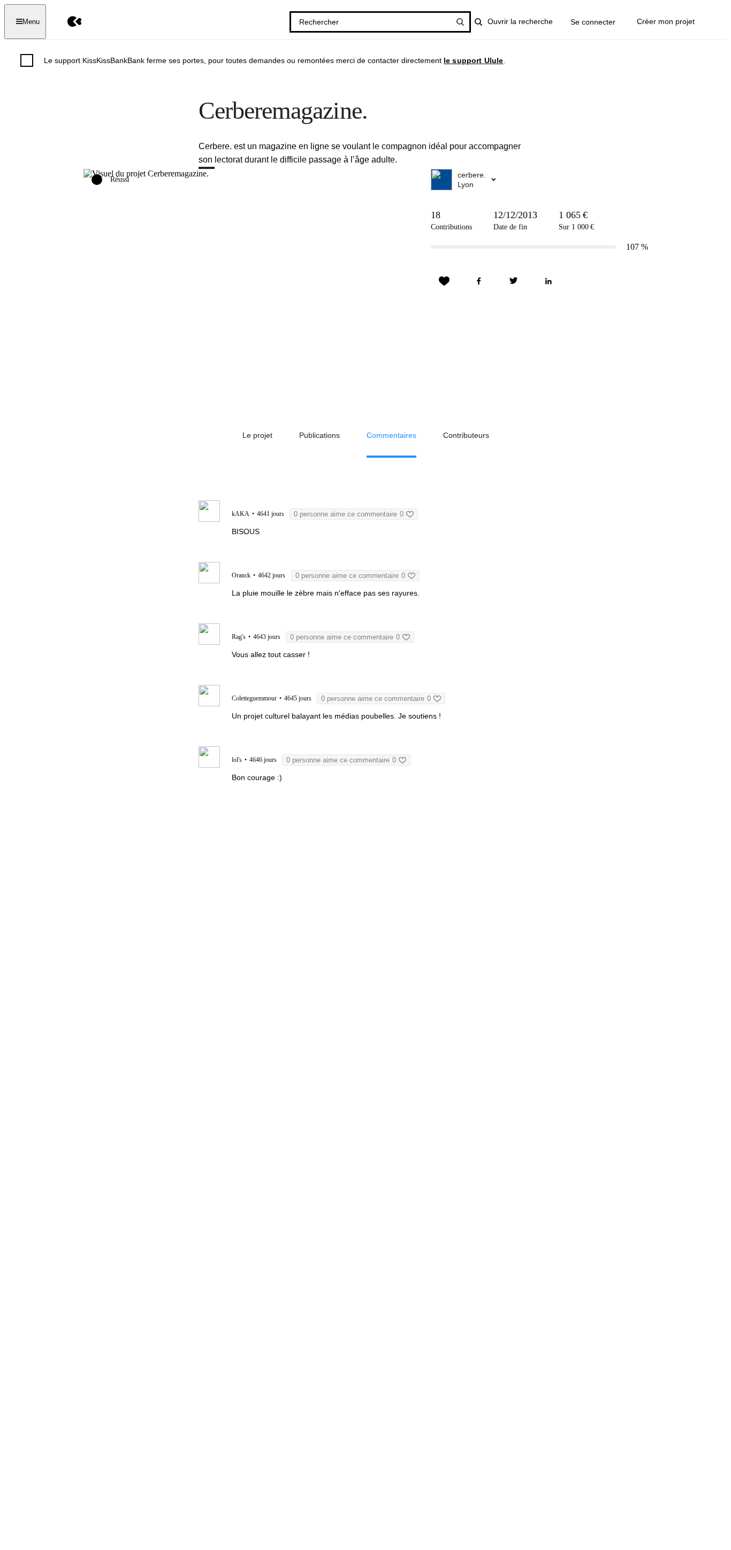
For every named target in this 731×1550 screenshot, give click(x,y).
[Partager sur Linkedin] (548, 281)
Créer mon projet (666, 21)
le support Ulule (474, 60)
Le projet (257, 435)
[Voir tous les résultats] (460, 21)
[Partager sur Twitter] (513, 281)
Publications (319, 435)
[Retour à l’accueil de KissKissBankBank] (66, 21)
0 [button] (348, 514)
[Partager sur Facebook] (479, 281)
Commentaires (391, 435)
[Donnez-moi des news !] (444, 281)
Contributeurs (466, 435)
